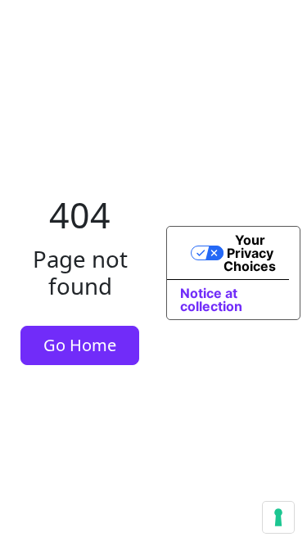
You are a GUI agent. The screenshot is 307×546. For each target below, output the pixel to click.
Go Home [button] (79, 345)
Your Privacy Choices (249, 253)
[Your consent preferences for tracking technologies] (278, 517)
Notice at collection (211, 299)
